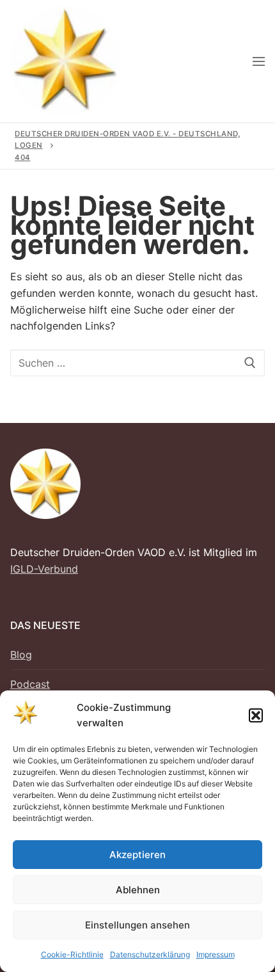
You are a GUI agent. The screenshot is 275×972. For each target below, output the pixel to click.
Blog (21, 654)
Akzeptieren (137, 855)
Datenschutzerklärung (150, 954)
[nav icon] (259, 61)
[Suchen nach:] (137, 362)
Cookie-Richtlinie (72, 954)
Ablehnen (138, 890)
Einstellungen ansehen (137, 925)
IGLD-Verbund (44, 568)
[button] (255, 715)
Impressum (215, 954)
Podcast (30, 684)
